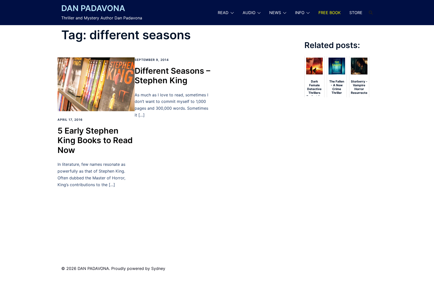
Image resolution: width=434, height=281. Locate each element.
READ (223, 12)
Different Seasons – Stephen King (172, 75)
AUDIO (249, 12)
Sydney (158, 268)
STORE (355, 12)
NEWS (275, 12)
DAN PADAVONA (93, 8)
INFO (299, 12)
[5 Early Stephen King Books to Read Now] (96, 83)
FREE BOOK (329, 12)
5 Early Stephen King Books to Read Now (95, 140)
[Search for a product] (371, 13)
